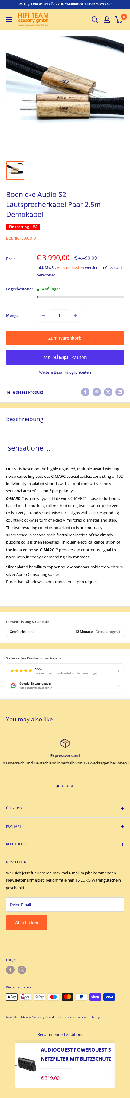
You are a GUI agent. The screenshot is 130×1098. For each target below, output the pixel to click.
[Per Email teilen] (119, 392)
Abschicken (26, 922)
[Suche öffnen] (95, 19)
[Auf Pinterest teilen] (97, 392)
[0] (119, 19)
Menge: (13, 315)
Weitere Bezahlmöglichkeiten (65, 372)
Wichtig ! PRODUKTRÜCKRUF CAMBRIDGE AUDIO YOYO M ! (65, 4)
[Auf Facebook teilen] (85, 392)
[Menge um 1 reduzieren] (43, 315)
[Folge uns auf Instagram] (22, 970)
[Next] (121, 1064)
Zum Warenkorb (65, 338)
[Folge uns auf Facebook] (10, 970)
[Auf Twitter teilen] (108, 392)
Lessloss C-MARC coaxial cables (63, 476)
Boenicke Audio (21, 238)
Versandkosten (70, 267)
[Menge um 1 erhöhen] (75, 315)
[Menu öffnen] (9, 19)
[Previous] (9, 1064)
